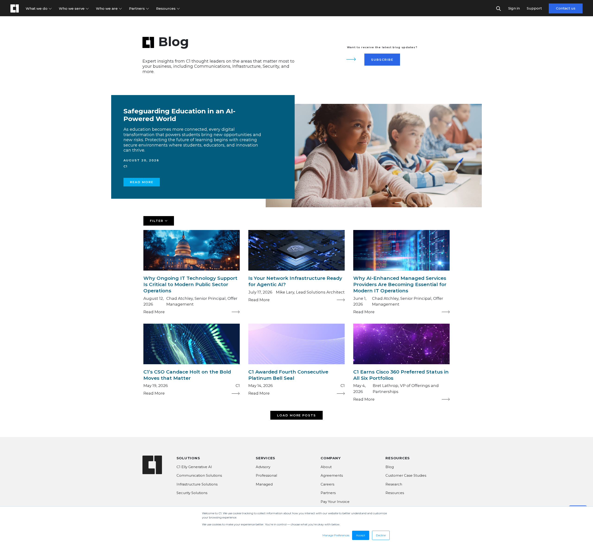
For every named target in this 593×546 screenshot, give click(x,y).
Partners (137, 8)
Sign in (514, 8)
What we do (37, 8)
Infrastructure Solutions (197, 484)
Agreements (332, 475)
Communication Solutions (199, 475)
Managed (264, 484)
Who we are (107, 8)
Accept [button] (360, 535)
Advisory (263, 467)
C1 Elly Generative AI (194, 467)
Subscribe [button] (382, 59)
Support (534, 8)
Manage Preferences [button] (335, 535)
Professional (266, 475)
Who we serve (72, 8)
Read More (141, 182)
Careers (327, 484)
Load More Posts (296, 415)
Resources (166, 8)
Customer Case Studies (405, 475)
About (326, 467)
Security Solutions (192, 493)
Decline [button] (381, 535)
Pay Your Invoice (335, 501)
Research (393, 484)
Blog (389, 467)
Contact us (565, 8)
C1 (125, 166)
